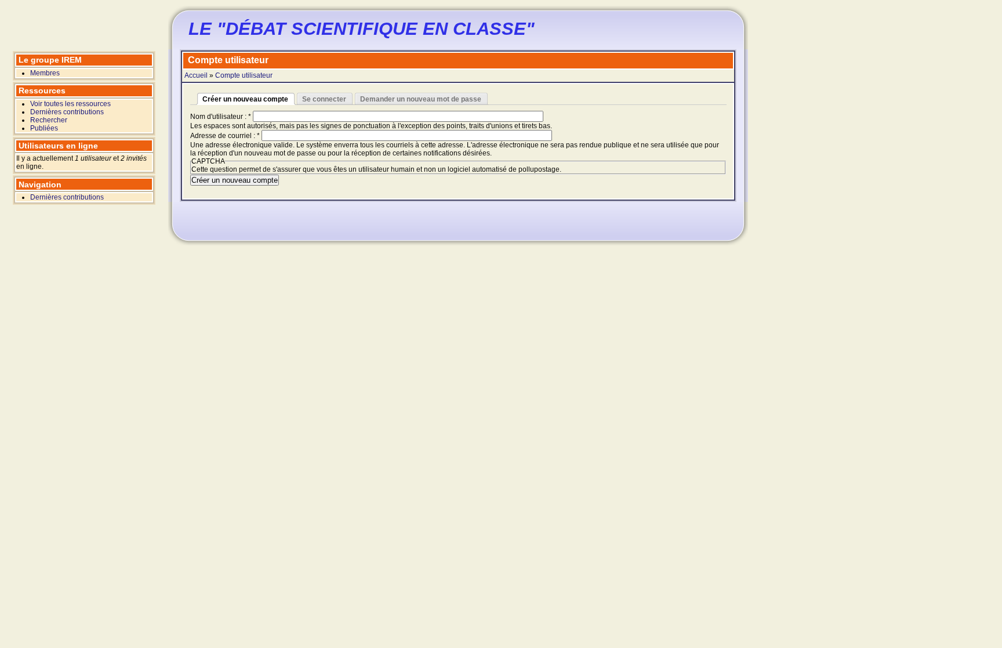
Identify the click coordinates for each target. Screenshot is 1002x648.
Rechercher (48, 120)
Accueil (196, 75)
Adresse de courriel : (225, 136)
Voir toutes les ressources (70, 104)
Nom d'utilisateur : (220, 117)
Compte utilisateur (244, 75)
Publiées (44, 128)
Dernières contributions (67, 112)
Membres (45, 73)
